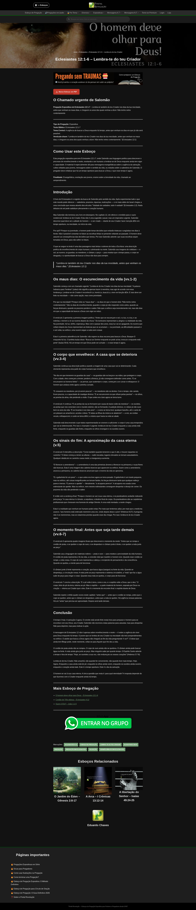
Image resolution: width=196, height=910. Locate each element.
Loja (169, 13)
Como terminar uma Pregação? (26, 877)
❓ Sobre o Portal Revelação (22, 897)
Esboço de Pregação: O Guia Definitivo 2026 (32, 893)
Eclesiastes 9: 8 (71, 744)
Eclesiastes (83, 52)
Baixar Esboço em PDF (68, 92)
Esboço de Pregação (33, 13)
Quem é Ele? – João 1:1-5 (66, 704)
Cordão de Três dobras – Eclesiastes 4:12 (72, 700)
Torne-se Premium (149, 13)
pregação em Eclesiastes (76, 749)
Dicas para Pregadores (23, 869)
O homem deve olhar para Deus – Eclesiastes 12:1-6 (77, 695)
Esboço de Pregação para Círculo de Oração (32, 889)
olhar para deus (130, 744)
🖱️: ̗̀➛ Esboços (41, 5)
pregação (58, 749)
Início (75, 52)
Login (162, 13)
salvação (93, 749)
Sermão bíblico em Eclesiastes (112, 749)
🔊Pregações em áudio (54, 13)
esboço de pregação (88, 744)
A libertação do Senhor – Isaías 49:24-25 (129, 796)
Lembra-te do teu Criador (110, 744)
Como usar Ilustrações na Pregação (28, 873)
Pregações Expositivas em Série (27, 864)
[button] (89, 12)
